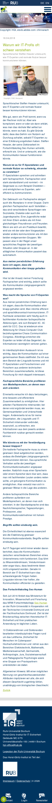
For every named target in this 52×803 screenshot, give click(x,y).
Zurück (6, 690)
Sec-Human (40, 602)
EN (47, 3)
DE (42, 3)
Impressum (9, 781)
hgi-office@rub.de (12, 745)
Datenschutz (23, 781)
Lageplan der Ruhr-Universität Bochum (24, 751)
